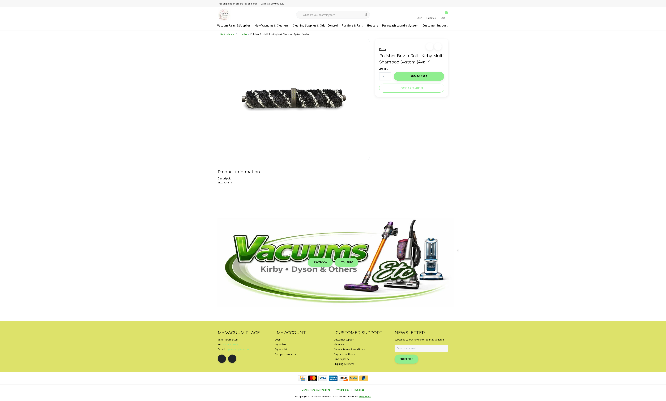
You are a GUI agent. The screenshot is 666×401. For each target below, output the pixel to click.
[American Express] (333, 378)
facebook (320, 262)
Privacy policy (342, 389)
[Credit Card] (302, 378)
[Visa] (322, 378)
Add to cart (419, 76)
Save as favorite (412, 88)
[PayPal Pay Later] (363, 378)
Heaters (372, 25)
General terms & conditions (316, 389)
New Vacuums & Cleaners (272, 25)
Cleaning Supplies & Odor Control (315, 25)
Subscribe (406, 359)
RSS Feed (359, 389)
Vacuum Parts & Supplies (233, 25)
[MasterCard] (312, 378)
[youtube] (232, 359)
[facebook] (222, 359)
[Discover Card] (343, 378)
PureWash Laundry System (400, 25)
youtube (347, 262)
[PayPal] (353, 378)
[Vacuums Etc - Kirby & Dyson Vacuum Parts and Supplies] (224, 14)
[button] (429, 46)
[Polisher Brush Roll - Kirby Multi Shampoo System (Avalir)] (294, 99)
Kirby (382, 49)
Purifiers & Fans (352, 25)
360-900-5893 (230, 344)
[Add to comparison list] (438, 46)
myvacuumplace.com (238, 349)
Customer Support (435, 25)
